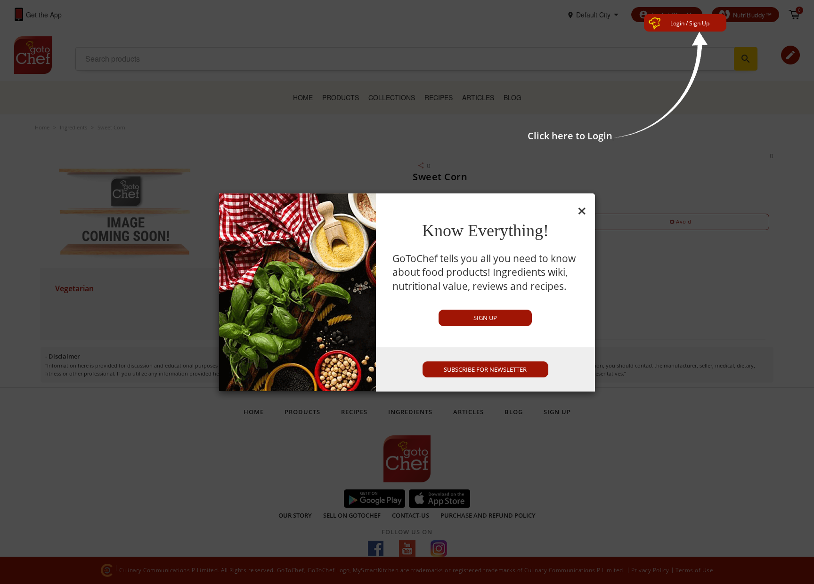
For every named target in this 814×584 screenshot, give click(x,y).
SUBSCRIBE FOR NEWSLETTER (485, 369)
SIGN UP (485, 317)
